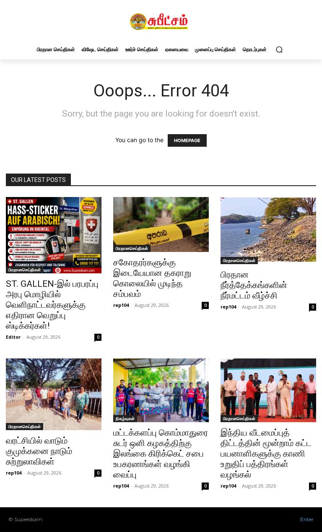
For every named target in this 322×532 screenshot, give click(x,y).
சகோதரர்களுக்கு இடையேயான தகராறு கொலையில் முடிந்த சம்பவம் (152, 278)
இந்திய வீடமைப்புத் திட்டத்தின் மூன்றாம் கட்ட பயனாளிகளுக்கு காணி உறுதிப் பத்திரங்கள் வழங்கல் (266, 454)
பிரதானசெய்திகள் (24, 269)
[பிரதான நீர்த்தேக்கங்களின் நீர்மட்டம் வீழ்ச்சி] (268, 230)
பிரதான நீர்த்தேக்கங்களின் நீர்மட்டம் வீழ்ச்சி (254, 285)
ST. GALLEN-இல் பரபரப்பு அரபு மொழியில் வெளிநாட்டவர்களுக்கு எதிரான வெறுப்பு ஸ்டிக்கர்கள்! (52, 305)
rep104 (121, 305)
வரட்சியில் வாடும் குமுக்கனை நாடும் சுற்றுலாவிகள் (39, 451)
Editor (13, 337)
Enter (307, 519)
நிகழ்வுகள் (125, 418)
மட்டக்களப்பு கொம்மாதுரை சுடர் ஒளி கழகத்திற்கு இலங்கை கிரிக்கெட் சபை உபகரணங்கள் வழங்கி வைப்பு (160, 454)
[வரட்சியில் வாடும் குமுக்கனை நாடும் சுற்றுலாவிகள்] (53, 394)
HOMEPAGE (187, 140)
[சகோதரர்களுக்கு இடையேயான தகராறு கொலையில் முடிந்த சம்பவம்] (161, 224)
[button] (279, 49)
